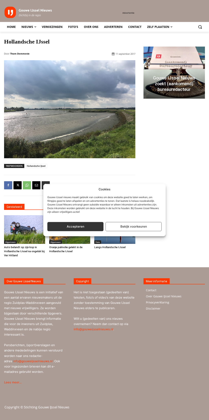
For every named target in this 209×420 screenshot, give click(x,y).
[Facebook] (8, 185)
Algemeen (10, 242)
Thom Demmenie (20, 53)
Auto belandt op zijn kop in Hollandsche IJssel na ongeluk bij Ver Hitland (24, 251)
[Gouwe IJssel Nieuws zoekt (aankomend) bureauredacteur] (174, 73)
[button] (200, 27)
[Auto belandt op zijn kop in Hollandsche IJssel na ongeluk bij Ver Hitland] (24, 229)
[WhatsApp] (27, 185)
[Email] (36, 185)
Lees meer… (13, 382)
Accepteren (75, 226)
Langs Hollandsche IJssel (110, 247)
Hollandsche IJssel (36, 165)
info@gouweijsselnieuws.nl (33, 361)
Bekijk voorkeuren (133, 226)
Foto (98, 242)
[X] (17, 185)
